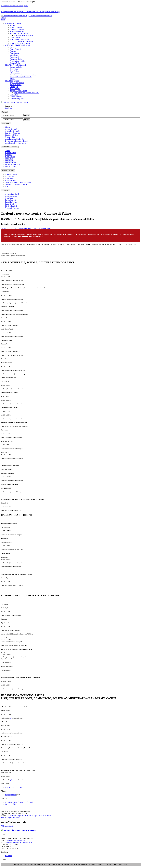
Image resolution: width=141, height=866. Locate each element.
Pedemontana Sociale (17, 61)
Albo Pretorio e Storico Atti (19, 39)
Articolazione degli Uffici (14, 787)
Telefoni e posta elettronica (23, 35)
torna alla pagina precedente (10, 817)
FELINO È (9, 81)
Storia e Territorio (16, 97)
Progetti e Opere (15, 91)
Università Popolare (16, 99)
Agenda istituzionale (17, 83)
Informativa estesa (120, 864)
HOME (3, 228)
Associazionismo (15, 85)
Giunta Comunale (16, 27)
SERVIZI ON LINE (12, 65)
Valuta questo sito (7, 826)
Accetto (109, 864)
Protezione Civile (16, 59)
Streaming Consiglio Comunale (21, 77)
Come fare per (15, 53)
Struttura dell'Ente (16, 33)
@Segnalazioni (15, 73)
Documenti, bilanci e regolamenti (21, 41)
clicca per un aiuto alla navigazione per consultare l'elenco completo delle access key (30, 12)
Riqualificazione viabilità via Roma (26, 93)
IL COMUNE (10, 23)
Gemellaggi (14, 87)
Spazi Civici (14, 95)
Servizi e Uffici (15, 63)
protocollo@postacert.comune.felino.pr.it (19, 842)
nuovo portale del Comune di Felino (27, 236)
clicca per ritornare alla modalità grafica (14, 6)
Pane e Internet (15, 89)
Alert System (14, 71)
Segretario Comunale (17, 31)
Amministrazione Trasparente (20, 43)
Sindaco (12, 25)
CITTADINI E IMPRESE (14, 45)
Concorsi (13, 51)
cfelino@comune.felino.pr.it (15, 840)
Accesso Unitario (16, 67)
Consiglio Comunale (17, 29)
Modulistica (14, 55)
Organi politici (15, 37)
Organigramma (10, 795)
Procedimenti (14, 57)
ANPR (12, 79)
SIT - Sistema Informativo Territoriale (23, 75)
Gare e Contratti (15, 49)
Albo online (14, 69)
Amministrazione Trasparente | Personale (19, 802)
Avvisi (12, 47)
